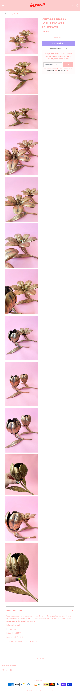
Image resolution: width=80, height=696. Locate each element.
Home (6, 14)
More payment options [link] (58, 48)
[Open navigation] (2, 5)
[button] (40, 611)
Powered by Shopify (48, 691)
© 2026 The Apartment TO (34, 691)
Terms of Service (61, 70)
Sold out (58, 37)
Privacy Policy (50, 70)
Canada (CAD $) (39, 680)
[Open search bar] (72, 5)
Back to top (40, 658)
